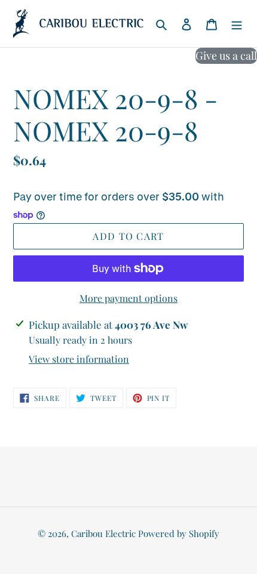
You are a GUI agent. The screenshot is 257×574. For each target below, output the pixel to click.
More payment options (128, 298)
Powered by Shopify (178, 533)
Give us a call (226, 55)
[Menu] (236, 24)
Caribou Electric (103, 533)
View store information (79, 359)
